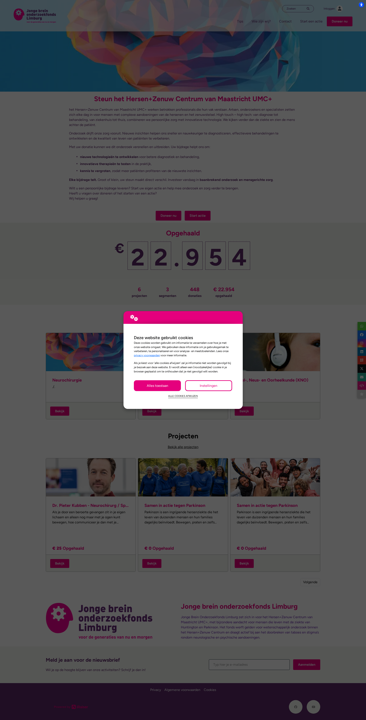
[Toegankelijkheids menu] (361, 4)
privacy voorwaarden (147, 355)
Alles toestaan (157, 386)
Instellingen (208, 386)
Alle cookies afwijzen (183, 395)
